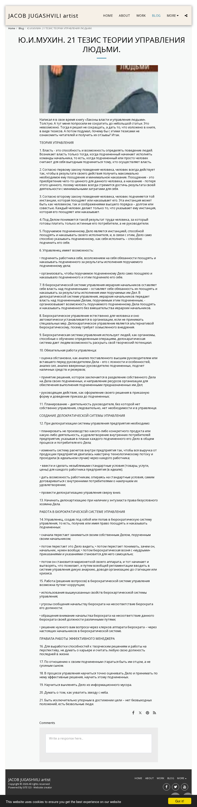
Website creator (42, 787)
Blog (21, 28)
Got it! (179, 801)
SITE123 (27, 787)
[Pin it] (147, 713)
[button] (186, 15)
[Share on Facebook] (133, 713)
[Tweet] (140, 713)
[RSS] (154, 713)
